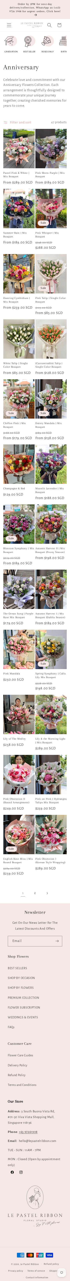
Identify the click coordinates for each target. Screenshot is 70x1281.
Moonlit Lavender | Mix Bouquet (49, 490)
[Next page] (47, 893)
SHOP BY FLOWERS (21, 987)
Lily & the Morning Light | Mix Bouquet (50, 740)
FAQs (11, 1027)
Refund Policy (17, 1075)
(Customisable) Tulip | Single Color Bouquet (48, 365)
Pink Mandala (11, 673)
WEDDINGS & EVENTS (23, 1017)
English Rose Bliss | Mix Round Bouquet (18, 860)
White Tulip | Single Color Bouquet (15, 365)
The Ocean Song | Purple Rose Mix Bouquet (18, 615)
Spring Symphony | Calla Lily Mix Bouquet (50, 675)
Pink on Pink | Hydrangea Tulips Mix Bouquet (50, 800)
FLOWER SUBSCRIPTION (24, 1007)
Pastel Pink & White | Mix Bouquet (16, 174)
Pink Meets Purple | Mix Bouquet (50, 174)
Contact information (37, 1277)
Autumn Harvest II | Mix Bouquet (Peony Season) (50, 550)
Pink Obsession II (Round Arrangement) (16, 800)
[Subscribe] (57, 941)
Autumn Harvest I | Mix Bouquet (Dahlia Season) (50, 615)
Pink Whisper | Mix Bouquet (47, 234)
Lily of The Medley (14, 738)
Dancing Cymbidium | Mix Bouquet (16, 300)
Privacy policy (15, 1271)
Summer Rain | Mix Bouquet (15, 234)
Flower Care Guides (20, 1055)
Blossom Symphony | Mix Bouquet (18, 550)
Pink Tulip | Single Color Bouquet (50, 300)
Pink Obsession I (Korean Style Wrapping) (50, 860)
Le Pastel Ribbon (29, 1264)
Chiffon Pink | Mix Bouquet (14, 425)
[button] (9, 25)
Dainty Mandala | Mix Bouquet (48, 425)
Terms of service (36, 1271)
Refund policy (51, 1264)
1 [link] (23, 893)
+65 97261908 (28, 1132)
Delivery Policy (17, 1065)
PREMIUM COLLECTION (23, 997)
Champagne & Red (14, 488)
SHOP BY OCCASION (21, 978)
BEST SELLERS (17, 968)
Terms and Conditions (22, 1084)
